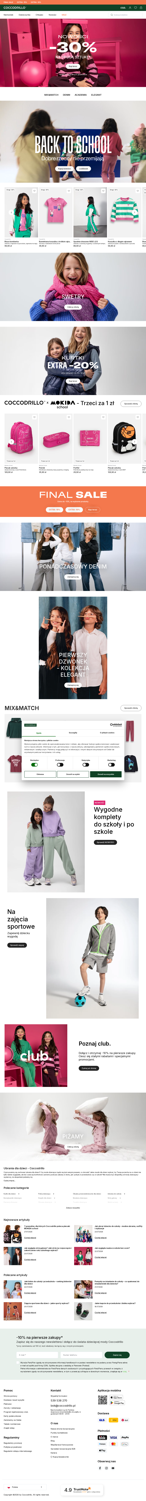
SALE (64, 15)
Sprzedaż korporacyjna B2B (63, 1449)
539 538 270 (59, 1400)
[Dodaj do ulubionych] (34, 191)
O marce (54, 1437)
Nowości (52, 15)
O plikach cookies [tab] (107, 733)
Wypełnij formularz (59, 1396)
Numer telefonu (70, 1355)
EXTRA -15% (22, 2)
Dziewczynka (24, 15)
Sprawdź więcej (17, 945)
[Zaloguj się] (130, 7)
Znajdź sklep (9, 1428)
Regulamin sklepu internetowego (18, 1451)
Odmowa (40, 774)
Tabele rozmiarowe (12, 1424)
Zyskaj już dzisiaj (89, 1068)
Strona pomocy (10, 1396)
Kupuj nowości (64, 169)
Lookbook (83, 169)
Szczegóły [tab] (73, 733)
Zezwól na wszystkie (106, 774)
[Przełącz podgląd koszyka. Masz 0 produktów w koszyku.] (141, 7)
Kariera (54, 1453)
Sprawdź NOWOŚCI (105, 842)
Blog (53, 1441)
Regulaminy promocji (13, 1443)
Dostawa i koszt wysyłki (14, 1400)
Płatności (8, 1404)
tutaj (124, 1371)
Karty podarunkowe (12, 1416)
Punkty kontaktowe (59, 1433)
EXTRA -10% (36, 2)
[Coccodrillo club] (123, 7)
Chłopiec (39, 15)
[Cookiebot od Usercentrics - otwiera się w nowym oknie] (112, 725)
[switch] (60, 765)
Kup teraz (73, 66)
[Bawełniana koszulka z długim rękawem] (130, 765)
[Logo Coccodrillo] (15, 8)
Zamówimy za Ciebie (12, 1420)
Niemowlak (8, 15)
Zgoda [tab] (38, 733)
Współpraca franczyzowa (62, 1445)
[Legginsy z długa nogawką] (130, 731)
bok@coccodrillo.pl (63, 1405)
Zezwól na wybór (73, 774)
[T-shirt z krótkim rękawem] (16, 765)
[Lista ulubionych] (135, 7)
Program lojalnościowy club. (16, 1412)
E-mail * (22, 1355)
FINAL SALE (8, 2)
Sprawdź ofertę (131, 404)
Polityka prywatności (13, 1447)
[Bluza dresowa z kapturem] (16, 731)
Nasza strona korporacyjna (62, 1429)
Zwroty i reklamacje (12, 1408)
